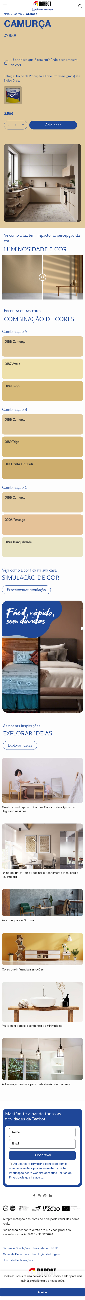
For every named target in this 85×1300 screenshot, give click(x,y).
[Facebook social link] (34, 1196)
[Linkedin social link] (50, 1196)
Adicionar (53, 125)
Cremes (31, 14)
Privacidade (40, 1248)
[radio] (13, 95)
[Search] (80, 6)
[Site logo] (42, 6)
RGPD (54, 1248)
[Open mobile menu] (5, 6)
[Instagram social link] (39, 1196)
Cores (18, 14)
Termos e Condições (16, 1248)
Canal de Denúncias (16, 1254)
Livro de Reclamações (18, 1260)
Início (6, 14)
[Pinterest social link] (45, 1196)
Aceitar (42, 1292)
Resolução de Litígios (46, 1254)
